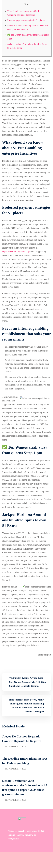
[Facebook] (48, 662)
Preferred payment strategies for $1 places (26, 20)
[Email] (50, 662)
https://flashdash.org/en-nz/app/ (16, 251)
